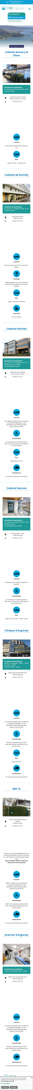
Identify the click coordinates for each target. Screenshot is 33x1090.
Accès (16, 21)
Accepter (14, 1087)
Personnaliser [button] (5, 1083)
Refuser (5, 1087)
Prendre (15, 14)
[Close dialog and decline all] (31, 1077)
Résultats (17, 18)
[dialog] (16, 1083)
